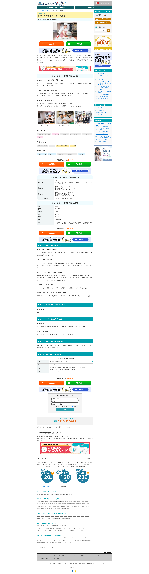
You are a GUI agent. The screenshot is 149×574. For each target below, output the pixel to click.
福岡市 (66, 518)
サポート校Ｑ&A (100, 115)
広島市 (57, 518)
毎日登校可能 (55, 525)
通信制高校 (56, 406)
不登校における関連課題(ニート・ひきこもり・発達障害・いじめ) (103, 128)
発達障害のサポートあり (63, 530)
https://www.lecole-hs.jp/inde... (57, 371)
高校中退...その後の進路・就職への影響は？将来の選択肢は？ (103, 98)
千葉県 (82, 501)
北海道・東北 (40, 494)
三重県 (79, 503)
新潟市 (74, 516)
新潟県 (43, 503)
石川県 (51, 503)
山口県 (71, 506)
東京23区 (57, 516)
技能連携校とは (100, 110)
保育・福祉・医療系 (56, 542)
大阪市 (42, 518)
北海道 (38, 501)
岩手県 (46, 501)
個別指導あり (40, 528)
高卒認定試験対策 (41, 542)
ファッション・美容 (81, 537)
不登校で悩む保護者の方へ (102, 131)
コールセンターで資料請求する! (65, 420)
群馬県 (74, 501)
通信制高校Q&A (44, 558)
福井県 (55, 503)
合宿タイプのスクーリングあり (44, 525)
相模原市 (70, 516)
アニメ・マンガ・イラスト (52, 540)
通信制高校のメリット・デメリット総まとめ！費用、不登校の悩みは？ (103, 83)
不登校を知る (84, 556)
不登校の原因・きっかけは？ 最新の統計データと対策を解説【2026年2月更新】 (103, 138)
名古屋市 (87, 516)
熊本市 (70, 518)
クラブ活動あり (82, 528)
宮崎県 (58, 508)
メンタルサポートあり (42, 530)
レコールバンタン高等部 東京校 (57, 10)
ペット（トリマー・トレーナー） (55, 537)
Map (90, 361)
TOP (108, 552)
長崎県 (46, 508)
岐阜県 (67, 503)
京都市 (38, 518)
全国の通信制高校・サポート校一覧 (45, 547)
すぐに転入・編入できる (49, 528)
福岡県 (38, 508)
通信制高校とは (100, 73)
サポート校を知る (74, 556)
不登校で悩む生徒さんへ (102, 134)
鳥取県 (55, 506)
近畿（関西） (60, 494)
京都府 (87, 503)
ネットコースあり (82, 525)
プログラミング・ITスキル (68, 542)
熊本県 (50, 508)
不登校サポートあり (52, 530)
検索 (65, 409)
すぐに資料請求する (52, 44)
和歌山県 (51, 506)
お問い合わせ (82, 563)
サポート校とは (100, 108)
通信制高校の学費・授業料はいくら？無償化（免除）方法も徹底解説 (103, 88)
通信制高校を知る (63, 556)
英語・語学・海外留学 (74, 540)
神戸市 (49, 518)
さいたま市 (47, 516)
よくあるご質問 (73, 563)
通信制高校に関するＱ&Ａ (102, 94)
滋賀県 (83, 503)
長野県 (63, 503)
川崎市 (65, 516)
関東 (43, 10)
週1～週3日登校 (62, 525)
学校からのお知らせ (55, 558)
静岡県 (71, 503)
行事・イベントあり (73, 528)
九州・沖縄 (72, 494)
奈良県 (46, 506)
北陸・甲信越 (50, 494)
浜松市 (82, 516)
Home (39, 10)
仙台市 (42, 516)
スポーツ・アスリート (42, 537)
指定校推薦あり (59, 528)
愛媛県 (83, 506)
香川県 (79, 506)
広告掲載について (91, 563)
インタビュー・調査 (95, 556)
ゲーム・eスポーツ (63, 540)
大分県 (54, 508)
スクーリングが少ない (72, 525)
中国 (65, 494)
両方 (75, 406)
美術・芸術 (48, 542)
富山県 (47, 503)
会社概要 (48, 563)
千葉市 (52, 516)
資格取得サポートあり (75, 530)
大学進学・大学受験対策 (85, 540)
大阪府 (38, 506)
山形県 (58, 501)
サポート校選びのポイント (102, 112)
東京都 (86, 501)
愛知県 (75, 503)
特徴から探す (103, 22)
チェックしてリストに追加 (79, 44)
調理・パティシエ (41, 540)
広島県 (67, 506)
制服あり (66, 528)
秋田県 (54, 501)
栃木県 (70, 501)
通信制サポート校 (66, 406)
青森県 (42, 501)
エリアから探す (104, 18)
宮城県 (50, 501)
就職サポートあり (85, 530)
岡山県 (63, 506)
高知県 (87, 506)
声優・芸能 (73, 537)
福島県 (62, 501)
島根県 (59, 506)
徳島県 (75, 506)
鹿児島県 (63, 508)
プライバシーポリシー (63, 563)
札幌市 (38, 516)
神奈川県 (39, 503)
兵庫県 (42, 506)
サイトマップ (100, 563)
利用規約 (54, 563)
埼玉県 (46, 10)
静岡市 (78, 516)
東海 (55, 494)
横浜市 (61, 516)
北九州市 (62, 518)
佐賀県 (42, 508)
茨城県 (66, 501)
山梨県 (59, 503)
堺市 (46, 518)
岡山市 (53, 518)
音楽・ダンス (67, 537)
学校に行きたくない (101, 141)
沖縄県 (67, 508)
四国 (68, 494)
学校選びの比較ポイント (102, 79)
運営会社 (89, 458)
